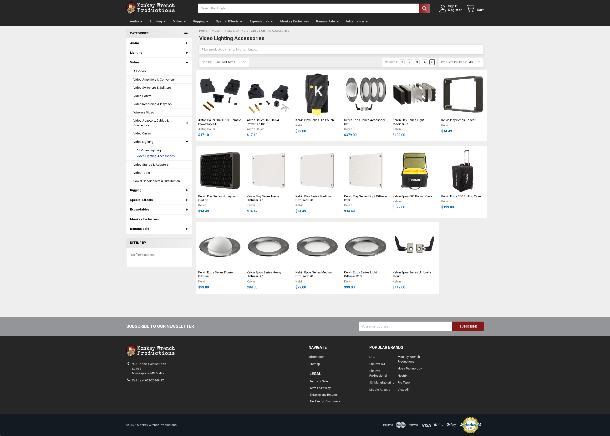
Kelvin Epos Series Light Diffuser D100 (360, 274)
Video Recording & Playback (153, 104)
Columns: (391, 62)
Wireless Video (143, 112)
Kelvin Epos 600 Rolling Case (412, 196)
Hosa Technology (410, 368)
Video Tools (141, 172)
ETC (372, 357)
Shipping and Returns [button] (324, 394)
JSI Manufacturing (381, 382)
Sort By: (207, 62)
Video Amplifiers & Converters (154, 79)
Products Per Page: (454, 62)
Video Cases (142, 133)
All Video (139, 71)
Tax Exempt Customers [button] (325, 401)
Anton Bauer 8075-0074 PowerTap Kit (263, 122)
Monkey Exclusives (294, 21)
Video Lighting (143, 142)
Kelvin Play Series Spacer (458, 120)
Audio (134, 21)
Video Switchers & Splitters (152, 87)
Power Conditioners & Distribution (156, 181)
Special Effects (227, 21)
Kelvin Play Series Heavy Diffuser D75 (263, 198)
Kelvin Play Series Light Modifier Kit (408, 122)
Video (177, 21)
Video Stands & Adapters (150, 164)
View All (403, 389)
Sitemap (314, 364)
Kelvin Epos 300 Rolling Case (461, 196)
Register (455, 10)
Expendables (259, 21)
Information (355, 21)
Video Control (142, 96)
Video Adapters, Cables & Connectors (151, 123)
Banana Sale (325, 21)
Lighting (156, 21)
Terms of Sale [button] (319, 381)
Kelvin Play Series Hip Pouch (314, 120)
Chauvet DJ (377, 364)
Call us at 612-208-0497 (148, 380)
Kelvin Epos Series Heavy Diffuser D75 (264, 274)
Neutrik (402, 375)
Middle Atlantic (379, 389)
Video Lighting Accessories (156, 156)
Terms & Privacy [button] (320, 388)
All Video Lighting (149, 150)
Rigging (199, 21)
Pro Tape (404, 382)
